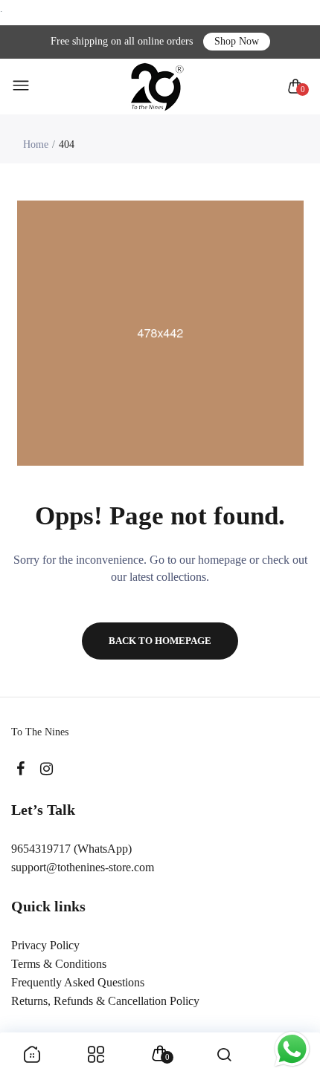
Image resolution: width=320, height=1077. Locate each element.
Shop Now (236, 41)
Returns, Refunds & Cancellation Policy (105, 1001)
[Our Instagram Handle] (46, 769)
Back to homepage (160, 640)
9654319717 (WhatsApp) (71, 848)
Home (35, 144)
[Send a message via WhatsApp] (292, 1049)
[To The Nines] (157, 86)
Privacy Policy (45, 945)
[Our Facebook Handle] (20, 769)
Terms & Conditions (58, 963)
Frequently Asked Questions (77, 982)
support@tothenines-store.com (82, 867)
